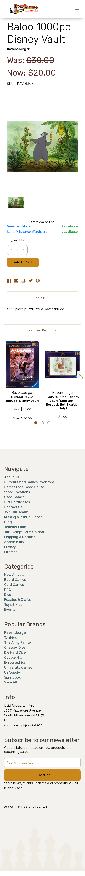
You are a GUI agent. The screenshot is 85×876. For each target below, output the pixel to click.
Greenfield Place (18, 226)
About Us (11, 477)
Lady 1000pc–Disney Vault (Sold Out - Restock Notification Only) (63, 402)
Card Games (14, 585)
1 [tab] (35, 422)
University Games (18, 667)
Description (42, 297)
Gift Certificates (17, 502)
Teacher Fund (15, 527)
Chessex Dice (14, 647)
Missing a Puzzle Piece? (23, 517)
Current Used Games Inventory (29, 482)
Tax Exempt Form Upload (24, 532)
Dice (7, 595)
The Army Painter (18, 643)
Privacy (10, 547)
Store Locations (17, 492)
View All (10, 682)
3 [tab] (48, 422)
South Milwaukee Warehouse (27, 231)
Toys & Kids (13, 605)
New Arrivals (14, 575)
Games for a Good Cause (24, 487)
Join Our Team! (16, 512)
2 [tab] (42, 422)
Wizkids (10, 638)
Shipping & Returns (19, 537)
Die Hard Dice (15, 652)
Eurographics (15, 662)
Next (81, 377)
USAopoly (12, 672)
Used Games (14, 497)
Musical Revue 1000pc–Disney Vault (22, 399)
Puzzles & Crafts (17, 600)
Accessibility (14, 542)
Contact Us (13, 507)
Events (9, 610)
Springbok (12, 677)
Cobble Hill (13, 657)
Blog (8, 522)
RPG (7, 590)
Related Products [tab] (42, 330)
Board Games (15, 580)
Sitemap (10, 552)
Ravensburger (15, 633)
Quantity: (17, 240)
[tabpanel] (22, 380)
